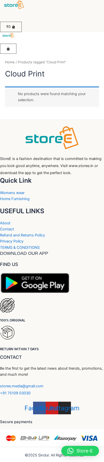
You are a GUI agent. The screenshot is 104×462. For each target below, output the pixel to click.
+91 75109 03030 (15, 393)
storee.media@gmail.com (21, 386)
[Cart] (8, 49)
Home (10, 62)
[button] (8, 12)
